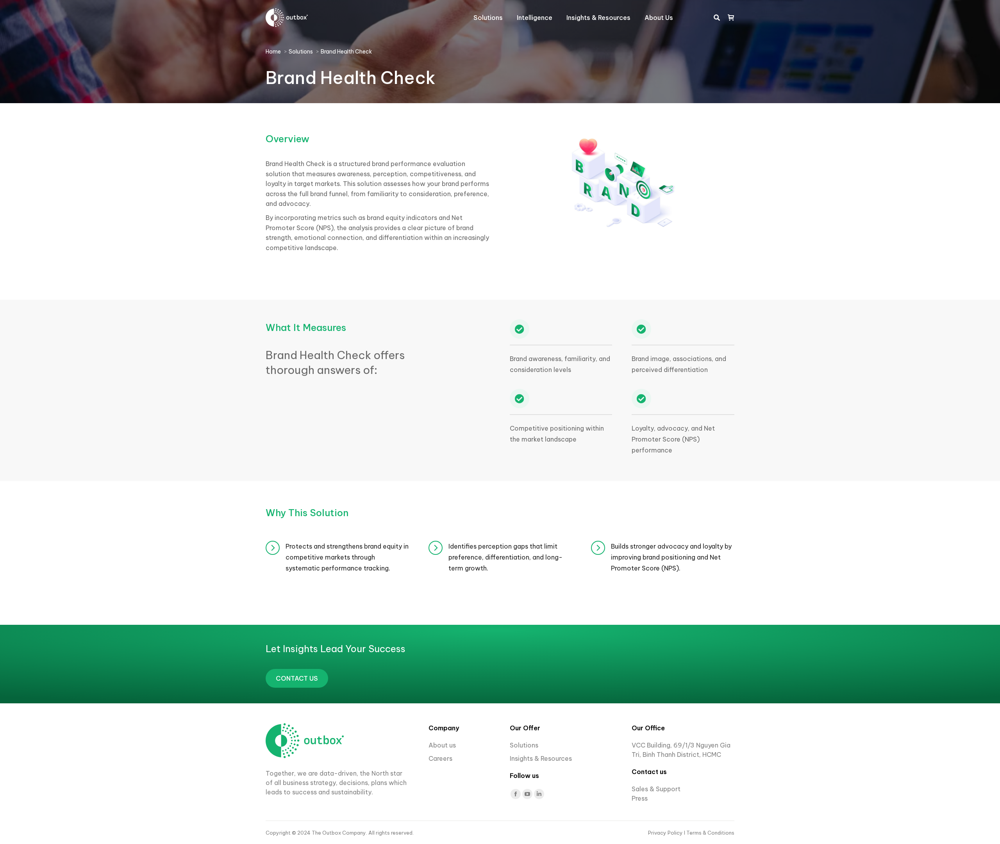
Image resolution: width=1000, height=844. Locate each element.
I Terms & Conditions (709, 833)
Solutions (524, 745)
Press (640, 798)
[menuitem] (488, 17)
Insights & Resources (541, 758)
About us (442, 745)
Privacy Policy (666, 833)
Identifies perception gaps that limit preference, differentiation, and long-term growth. (505, 557)
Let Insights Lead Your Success (335, 648)
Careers (441, 758)
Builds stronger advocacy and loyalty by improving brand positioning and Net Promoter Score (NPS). (671, 557)
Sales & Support (656, 789)
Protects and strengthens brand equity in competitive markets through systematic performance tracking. (347, 557)
